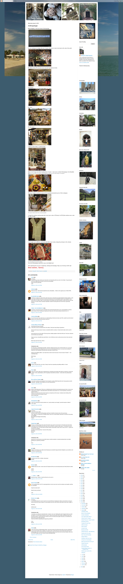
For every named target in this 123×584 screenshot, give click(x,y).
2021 (82, 483)
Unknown (33, 289)
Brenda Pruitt (34, 456)
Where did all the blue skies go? (87, 541)
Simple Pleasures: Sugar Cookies (87, 519)
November (84, 505)
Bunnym (33, 464)
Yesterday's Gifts (84, 511)
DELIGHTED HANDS (85, 460)
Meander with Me (84, 529)
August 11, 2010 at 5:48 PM (36, 375)
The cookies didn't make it (86, 516)
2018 (82, 488)
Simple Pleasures (84, 543)
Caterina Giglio (34, 316)
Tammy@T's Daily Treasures (86, 55)
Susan (32, 362)
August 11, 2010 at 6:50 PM (36, 405)
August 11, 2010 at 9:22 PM (36, 471)
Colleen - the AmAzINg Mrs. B (37, 308)
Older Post (73, 539)
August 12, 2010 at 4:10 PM (36, 524)
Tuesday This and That (85, 523)
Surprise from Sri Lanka (86, 533)
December (84, 503)
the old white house (35, 296)
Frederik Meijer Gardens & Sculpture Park (86, 549)
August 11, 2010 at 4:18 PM (36, 312)
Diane (32, 369)
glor (32, 448)
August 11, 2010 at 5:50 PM (36, 383)
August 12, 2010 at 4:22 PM (36, 534)
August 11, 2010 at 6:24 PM (36, 397)
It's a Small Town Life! (85, 457)
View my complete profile (84, 62)
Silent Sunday (84, 526)
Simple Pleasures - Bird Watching (87, 531)
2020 (82, 485)
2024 (82, 478)
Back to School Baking (85, 513)
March (83, 561)
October (83, 506)
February (83, 563)
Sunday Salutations (85, 514)
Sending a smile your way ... (86, 538)
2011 (82, 500)
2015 (82, 493)
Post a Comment (33, 537)
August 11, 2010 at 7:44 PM (36, 419)
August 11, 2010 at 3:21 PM (36, 292)
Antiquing (83, 552)
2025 (82, 476)
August (83, 510)
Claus (32, 387)
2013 (82, 496)
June (83, 556)
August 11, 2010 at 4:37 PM (36, 320)
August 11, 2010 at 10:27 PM (36, 478)
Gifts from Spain (84, 524)
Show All (93, 470)
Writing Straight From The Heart (87, 454)
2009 (82, 566)
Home (52, 539)
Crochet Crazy (84, 528)
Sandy (32, 527)
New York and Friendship (86, 534)
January (83, 564)
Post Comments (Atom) (37, 541)
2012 (82, 498)
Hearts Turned (34, 482)
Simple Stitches (84, 536)
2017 (82, 490)
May (82, 558)
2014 (82, 495)
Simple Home (34, 423)
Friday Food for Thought (86, 518)
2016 (82, 491)
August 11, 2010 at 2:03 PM (36, 285)
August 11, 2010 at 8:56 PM (36, 452)
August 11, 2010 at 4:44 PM (36, 342)
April (83, 559)
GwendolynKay (34, 400)
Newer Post (30, 539)
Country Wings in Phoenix (36, 324)
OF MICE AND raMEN (85, 467)
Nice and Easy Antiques (36, 379)
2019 (82, 486)
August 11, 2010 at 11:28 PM (36, 494)
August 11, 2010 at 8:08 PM (36, 433)
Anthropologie (84, 544)
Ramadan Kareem (85, 521)
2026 (82, 475)
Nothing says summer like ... (86, 550)
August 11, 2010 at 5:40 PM (36, 366)
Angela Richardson (35, 409)
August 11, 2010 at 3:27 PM (36, 304)
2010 (82, 501)
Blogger (72, 574)
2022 (82, 481)
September (84, 508)
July (82, 554)
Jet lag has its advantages (86, 539)
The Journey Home (85, 546)
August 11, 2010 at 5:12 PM (36, 359)
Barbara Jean (34, 498)
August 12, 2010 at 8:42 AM (36, 508)
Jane (32, 277)
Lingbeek (64, 574)
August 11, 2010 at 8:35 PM (36, 444)
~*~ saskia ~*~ (34, 475)
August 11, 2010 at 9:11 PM (36, 461)
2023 (82, 480)
